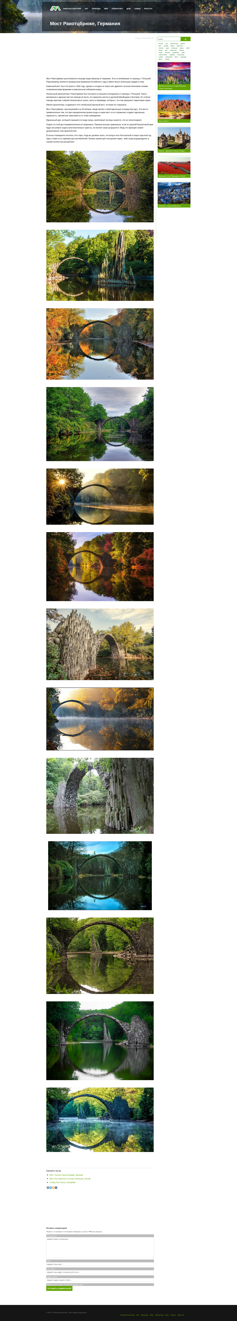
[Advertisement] (120, 56)
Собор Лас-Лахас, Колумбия (63, 1182)
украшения (168, 57)
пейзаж (181, 50)
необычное (173, 50)
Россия (161, 43)
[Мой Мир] (56, 1188)
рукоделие (175, 52)
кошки (160, 50)
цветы (160, 59)
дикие (172, 46)
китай (187, 48)
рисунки (167, 52)
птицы (160, 52)
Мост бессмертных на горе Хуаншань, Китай (70, 1178)
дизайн (166, 46)
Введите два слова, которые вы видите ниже (65, 1284)
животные (180, 46)
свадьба (172, 54)
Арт (86, 8)
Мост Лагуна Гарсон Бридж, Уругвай (66, 1174)
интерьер (174, 48)
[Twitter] (50, 1188)
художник (183, 57)
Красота (148, 8)
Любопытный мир (72, 8)
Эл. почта (51, 1269)
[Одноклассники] (53, 1188)
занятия (161, 48)
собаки (161, 57)
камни (182, 48)
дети (160, 46)
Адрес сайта (52, 1276)
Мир (106, 8)
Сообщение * (52, 1235)
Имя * (49, 1261)
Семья (137, 8)
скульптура (180, 54)
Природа (96, 8)
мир (166, 50)
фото (176, 57)
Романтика (117, 8)
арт (167, 43)
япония (167, 59)
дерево (182, 43)
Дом (129, 8)
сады (183, 52)
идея (167, 48)
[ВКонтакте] (48, 1188)
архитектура (174, 43)
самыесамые (163, 54)
